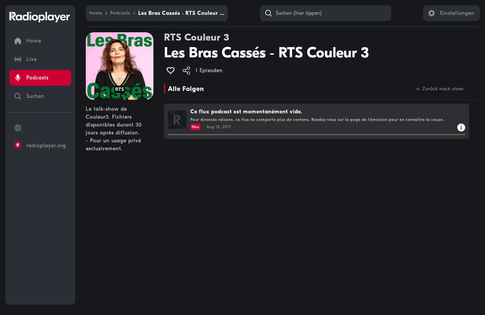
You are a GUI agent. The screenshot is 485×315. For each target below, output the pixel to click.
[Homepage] (39, 17)
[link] (95, 13)
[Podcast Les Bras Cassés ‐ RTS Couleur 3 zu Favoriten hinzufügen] (170, 70)
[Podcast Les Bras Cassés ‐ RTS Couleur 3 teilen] (186, 70)
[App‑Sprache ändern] (40, 128)
